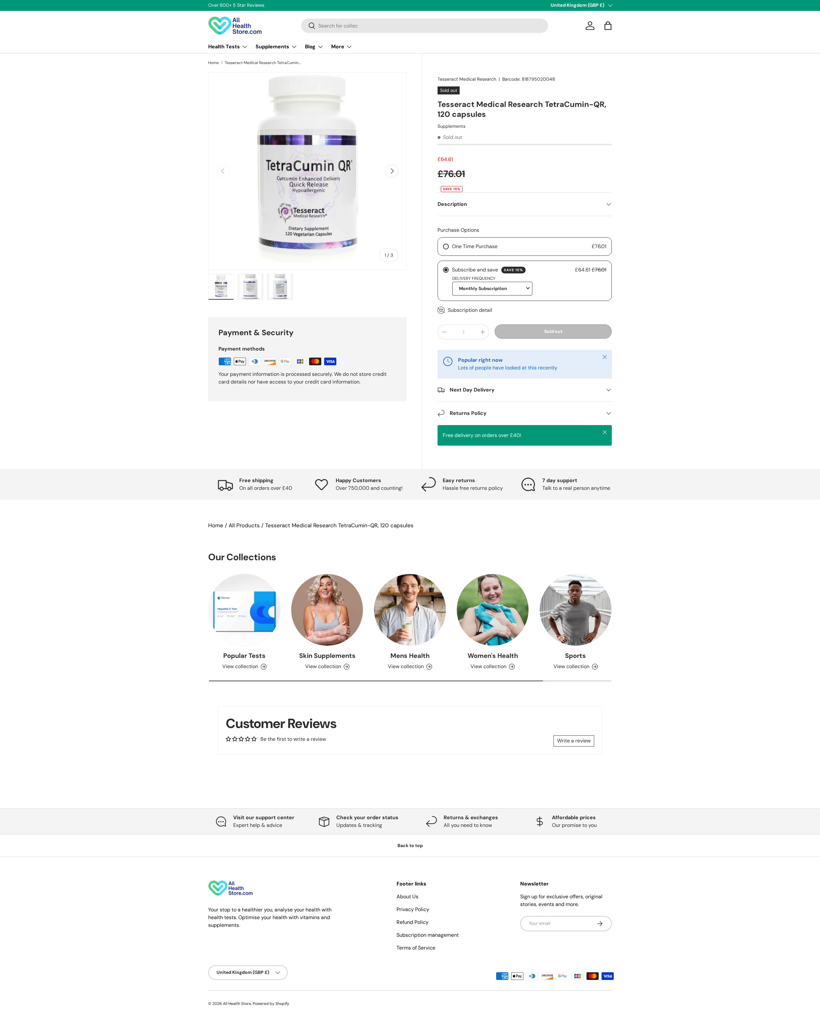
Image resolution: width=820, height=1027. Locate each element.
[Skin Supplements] (327, 610)
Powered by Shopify (271, 1003)
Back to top (410, 845)
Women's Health (493, 655)
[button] (608, 26)
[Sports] (575, 610)
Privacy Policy (413, 909)
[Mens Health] (410, 610)
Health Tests (224, 46)
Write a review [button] (574, 740)
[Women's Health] (493, 610)
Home (213, 63)
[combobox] (424, 26)
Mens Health (410, 655)
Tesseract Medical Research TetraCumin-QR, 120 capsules (263, 63)
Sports (575, 655)
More (337, 46)
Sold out (553, 331)
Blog (310, 46)
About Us (407, 896)
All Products (244, 525)
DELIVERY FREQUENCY (474, 278)
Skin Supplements (327, 655)
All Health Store (237, 1003)
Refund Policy (413, 922)
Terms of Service (416, 947)
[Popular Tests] (244, 610)
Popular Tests (244, 655)
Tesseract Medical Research (467, 79)
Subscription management (428, 935)
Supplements (272, 46)
